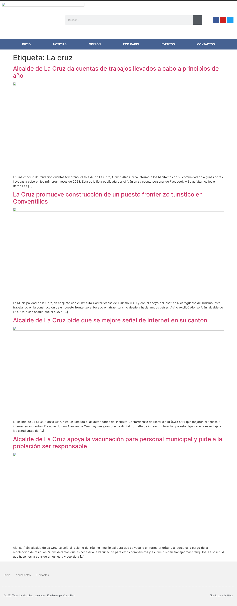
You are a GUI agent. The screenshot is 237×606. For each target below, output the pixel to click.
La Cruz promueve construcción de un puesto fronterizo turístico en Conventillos (108, 198)
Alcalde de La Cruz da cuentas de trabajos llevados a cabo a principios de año (116, 72)
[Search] (197, 20)
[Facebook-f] (216, 20)
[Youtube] (223, 20)
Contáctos (42, 575)
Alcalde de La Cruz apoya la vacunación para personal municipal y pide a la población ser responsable (117, 442)
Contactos (206, 44)
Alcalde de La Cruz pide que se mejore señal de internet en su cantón (110, 320)
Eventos (168, 44)
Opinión (95, 44)
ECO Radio (131, 44)
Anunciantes (23, 575)
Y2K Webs (227, 595)
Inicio (26, 44)
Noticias (59, 44)
